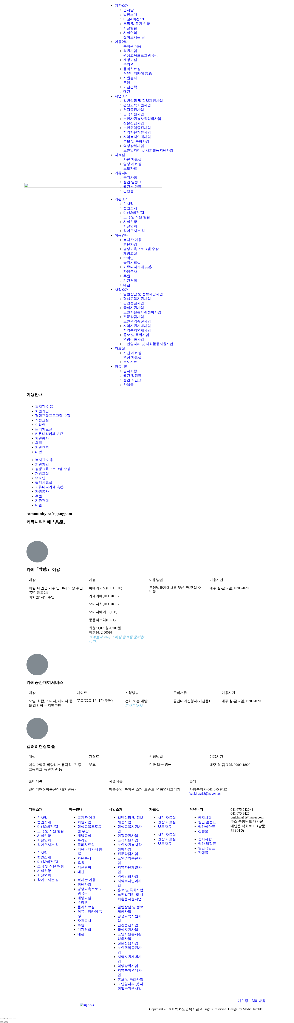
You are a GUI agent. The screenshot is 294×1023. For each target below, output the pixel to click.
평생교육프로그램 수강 (141, 55)
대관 (126, 91)
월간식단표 (206, 826)
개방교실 (130, 60)
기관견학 (130, 87)
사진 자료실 (132, 159)
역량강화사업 (133, 146)
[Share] (6, 1018)
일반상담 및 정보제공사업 (143, 100)
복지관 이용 (132, 46)
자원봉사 (130, 78)
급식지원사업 (133, 114)
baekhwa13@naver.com (205, 793)
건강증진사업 (133, 109)
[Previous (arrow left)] (1, 1022)
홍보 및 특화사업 (136, 141)
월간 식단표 (132, 186)
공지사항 (130, 177)
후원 (126, 82)
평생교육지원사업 (137, 105)
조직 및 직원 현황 (136, 23)
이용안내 (121, 42)
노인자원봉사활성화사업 (142, 118)
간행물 (128, 191)
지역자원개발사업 (137, 132)
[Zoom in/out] (14, 1018)
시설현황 (130, 28)
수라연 (128, 64)
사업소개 (121, 96)
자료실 (120, 155)
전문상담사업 (133, 123)
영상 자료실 (132, 164)
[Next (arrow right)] (6, 1022)
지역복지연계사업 (137, 137)
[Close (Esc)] (1, 1018)
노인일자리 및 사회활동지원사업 (148, 150)
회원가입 (130, 51)
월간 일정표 (132, 182)
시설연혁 (130, 32)
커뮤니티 (121, 173)
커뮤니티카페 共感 (137, 73)
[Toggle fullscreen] (10, 1018)
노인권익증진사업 (137, 128)
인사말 (128, 10)
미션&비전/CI (133, 19)
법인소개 (130, 14)
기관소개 (121, 5)
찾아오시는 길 (134, 37)
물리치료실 (132, 69)
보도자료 (130, 168)
